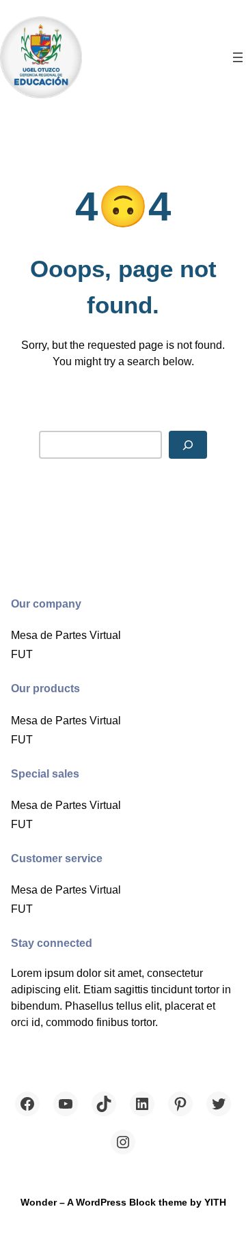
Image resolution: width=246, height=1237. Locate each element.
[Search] (188, 445)
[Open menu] (238, 57)
